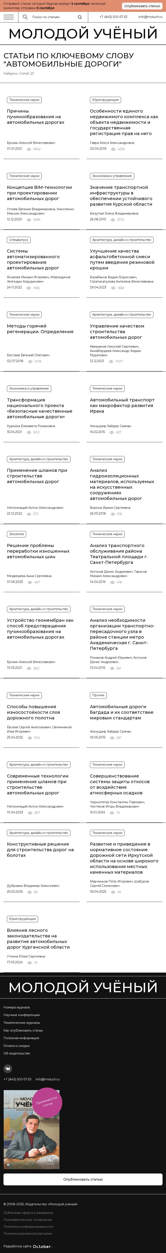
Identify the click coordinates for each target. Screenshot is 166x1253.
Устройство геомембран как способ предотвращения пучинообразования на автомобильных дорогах (40, 629)
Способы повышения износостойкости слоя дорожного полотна (33, 712)
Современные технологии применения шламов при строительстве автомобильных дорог (38, 784)
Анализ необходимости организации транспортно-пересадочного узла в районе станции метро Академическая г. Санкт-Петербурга (122, 634)
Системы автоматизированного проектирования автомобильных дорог (33, 259)
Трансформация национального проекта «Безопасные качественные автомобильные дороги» (39, 408)
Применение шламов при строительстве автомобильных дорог (37, 476)
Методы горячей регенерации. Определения (40, 328)
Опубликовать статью (142, 6)
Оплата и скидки (16, 1046)
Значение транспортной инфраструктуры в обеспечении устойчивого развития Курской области (121, 196)
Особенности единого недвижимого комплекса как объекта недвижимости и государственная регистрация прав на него (124, 122)
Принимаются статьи (46, 1102)
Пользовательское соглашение (27, 1220)
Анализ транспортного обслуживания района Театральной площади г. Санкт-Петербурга (119, 554)
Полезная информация (21, 1038)
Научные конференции (21, 1015)
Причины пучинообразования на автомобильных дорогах (35, 116)
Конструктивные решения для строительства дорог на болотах (40, 849)
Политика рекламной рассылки (27, 1234)
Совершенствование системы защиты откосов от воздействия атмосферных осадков (120, 784)
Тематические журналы (21, 1023)
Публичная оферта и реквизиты (28, 1213)
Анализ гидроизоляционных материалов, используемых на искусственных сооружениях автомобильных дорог (122, 484)
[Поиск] (80, 17)
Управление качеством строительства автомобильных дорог (117, 331)
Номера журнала (16, 1007)
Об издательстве (16, 1053)
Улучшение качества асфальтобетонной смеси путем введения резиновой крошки (122, 259)
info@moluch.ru (151, 17)
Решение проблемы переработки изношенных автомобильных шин (38, 551)
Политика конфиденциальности (28, 1227)
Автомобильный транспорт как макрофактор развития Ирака (122, 405)
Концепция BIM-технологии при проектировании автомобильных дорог (39, 193)
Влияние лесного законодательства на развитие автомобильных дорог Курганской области (38, 939)
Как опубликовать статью (23, 1030)
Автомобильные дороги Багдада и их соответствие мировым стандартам (121, 712)
